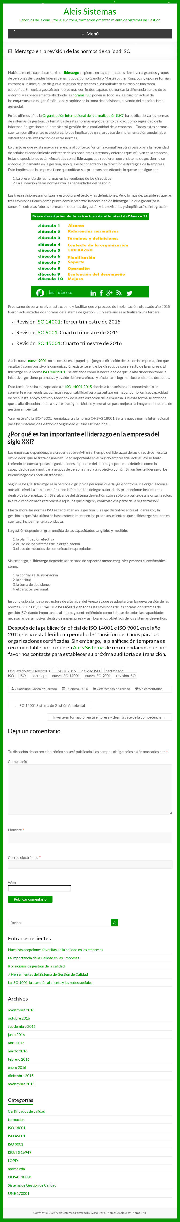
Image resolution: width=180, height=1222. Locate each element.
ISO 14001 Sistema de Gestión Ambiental (49, 705)
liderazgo (39, 675)
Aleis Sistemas (90, 11)
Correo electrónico (24, 857)
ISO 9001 (47, 332)
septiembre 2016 (22, 1026)
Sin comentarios (150, 689)
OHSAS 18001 (20, 1177)
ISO (23, 675)
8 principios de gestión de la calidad (36, 966)
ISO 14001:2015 (78, 386)
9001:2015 (67, 671)
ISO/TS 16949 (19, 1152)
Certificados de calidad (113, 689)
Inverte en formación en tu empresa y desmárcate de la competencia (109, 717)
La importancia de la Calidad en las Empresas (43, 958)
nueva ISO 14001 (66, 675)
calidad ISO (91, 671)
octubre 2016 (19, 1018)
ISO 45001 (48, 343)
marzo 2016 (17, 1051)
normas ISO (82, 95)
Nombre (16, 829)
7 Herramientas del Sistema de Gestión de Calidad (48, 974)
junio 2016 (16, 1034)
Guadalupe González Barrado (36, 689)
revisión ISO (126, 675)
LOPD (13, 1160)
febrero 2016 (19, 1059)
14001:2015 (42, 671)
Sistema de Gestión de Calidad (32, 1185)
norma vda (16, 1168)
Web (12, 882)
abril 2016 (16, 1042)
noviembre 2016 (21, 1010)
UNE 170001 (18, 1193)
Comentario (17, 761)
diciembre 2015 (21, 1075)
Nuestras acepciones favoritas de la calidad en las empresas (55, 949)
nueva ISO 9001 (98, 675)
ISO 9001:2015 (55, 371)
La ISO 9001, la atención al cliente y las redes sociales (50, 982)
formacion (16, 1119)
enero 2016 (17, 1067)
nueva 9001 (37, 360)
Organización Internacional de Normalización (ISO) (83, 115)
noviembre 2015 (21, 1083)
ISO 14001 (48, 321)
